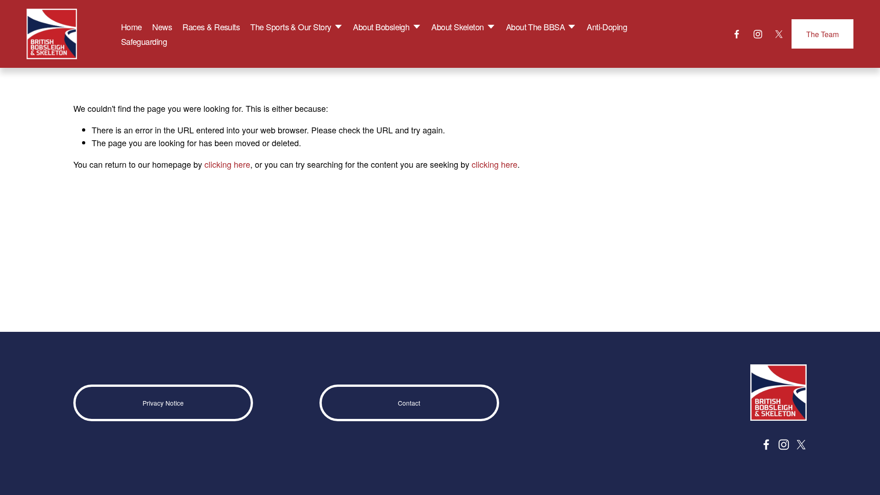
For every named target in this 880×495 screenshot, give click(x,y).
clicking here (227, 164)
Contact (409, 402)
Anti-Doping (607, 27)
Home (131, 27)
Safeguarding (144, 41)
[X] (779, 34)
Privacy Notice (163, 402)
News (162, 27)
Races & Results (211, 27)
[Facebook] (737, 34)
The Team (822, 34)
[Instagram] (758, 34)
